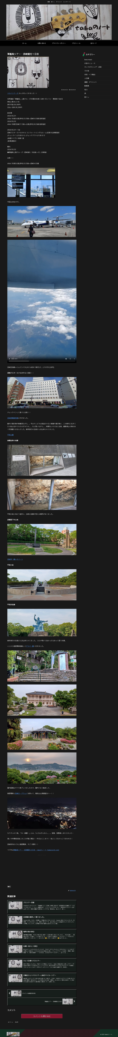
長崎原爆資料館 (12, 418)
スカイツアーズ (13, 93)
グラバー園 (30, 646)
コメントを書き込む (42, 1016)
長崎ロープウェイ (21, 793)
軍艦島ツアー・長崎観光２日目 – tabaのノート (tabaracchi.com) (36, 850)
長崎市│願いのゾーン (15, 559)
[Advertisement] (41, 868)
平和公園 (10, 435)
